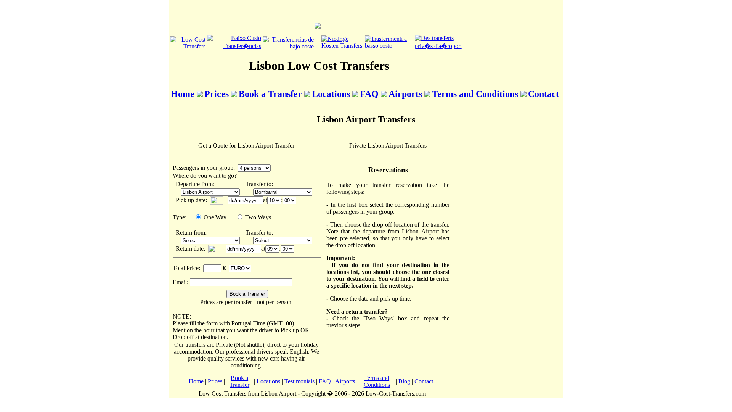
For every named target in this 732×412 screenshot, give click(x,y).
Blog (404, 381)
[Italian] (389, 45)
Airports (406, 94)
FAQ (370, 94)
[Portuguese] (234, 46)
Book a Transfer (271, 94)
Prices (217, 94)
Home (184, 94)
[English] (187, 46)
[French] (441, 46)
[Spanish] (288, 46)
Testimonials (299, 381)
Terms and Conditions (476, 94)
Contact (544, 94)
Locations (332, 94)
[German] (342, 45)
